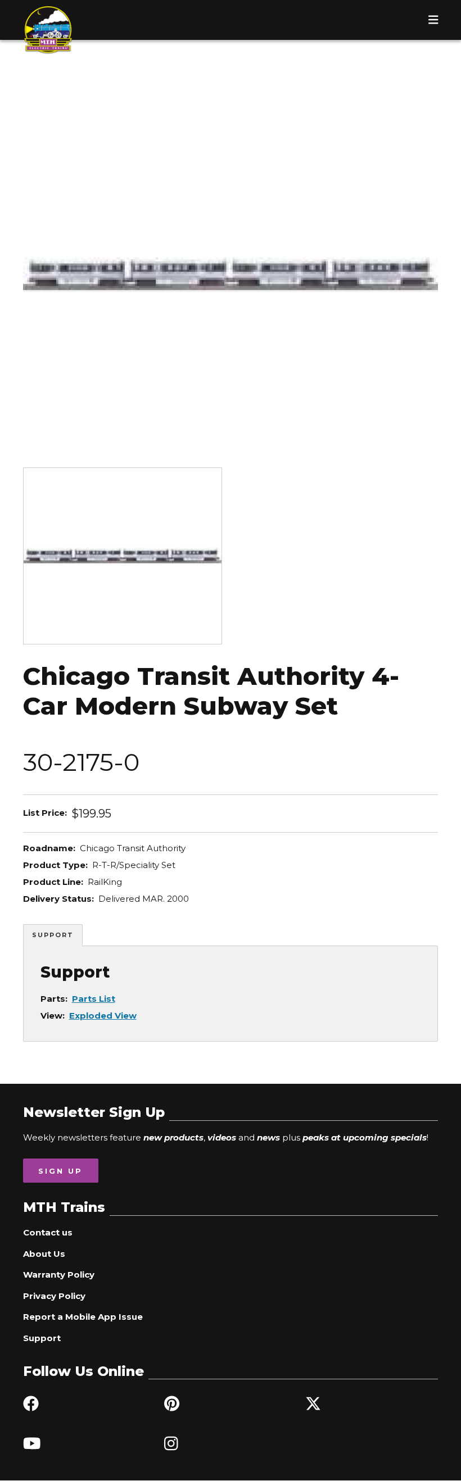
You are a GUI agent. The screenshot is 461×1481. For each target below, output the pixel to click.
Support (53, 935)
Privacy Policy (54, 1296)
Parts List (93, 998)
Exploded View (103, 1015)
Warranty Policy (58, 1274)
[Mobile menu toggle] (433, 19)
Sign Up (60, 1170)
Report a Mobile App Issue (83, 1316)
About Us (44, 1253)
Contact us (48, 1232)
